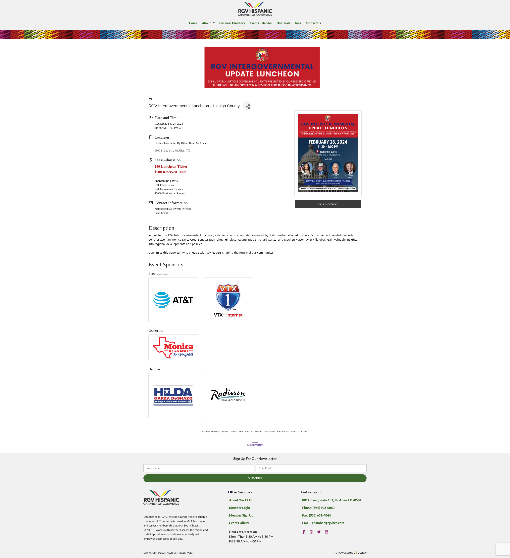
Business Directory (232, 23)
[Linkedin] (326, 531)
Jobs (298, 23)
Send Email (161, 213)
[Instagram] (311, 531)
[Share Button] (247, 105)
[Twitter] (319, 531)
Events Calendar (261, 23)
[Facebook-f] (303, 531)
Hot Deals (283, 23)
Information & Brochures (277, 431)
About (206, 23)
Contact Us (313, 23)
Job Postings (257, 431)
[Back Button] (150, 98)
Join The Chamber (299, 431)
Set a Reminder (328, 204)
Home (193, 23)
